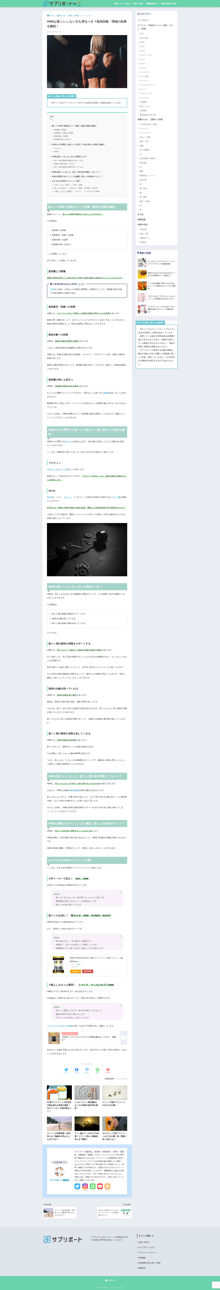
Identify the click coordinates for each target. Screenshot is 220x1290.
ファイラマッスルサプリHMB (60, 1026)
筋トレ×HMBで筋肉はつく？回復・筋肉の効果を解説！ (75, 126)
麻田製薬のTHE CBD (148, 115)
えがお (142, 51)
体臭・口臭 (144, 141)
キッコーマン (145, 72)
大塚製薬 (143, 102)
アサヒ (142, 46)
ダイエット (144, 128)
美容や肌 (143, 180)
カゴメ (142, 59)
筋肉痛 (106, 393)
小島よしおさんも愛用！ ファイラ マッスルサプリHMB (76, 191)
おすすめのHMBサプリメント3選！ (66, 181)
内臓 (141, 146)
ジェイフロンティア (147, 85)
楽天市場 (87, 971)
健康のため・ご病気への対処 (150, 119)
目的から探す (138, 3)
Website (107, 1190)
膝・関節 (143, 197)
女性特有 (143, 229)
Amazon (75, 971)
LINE (92, 1190)
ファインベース (146, 93)
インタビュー (143, 20)
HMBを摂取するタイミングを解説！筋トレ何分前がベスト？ (77, 176)
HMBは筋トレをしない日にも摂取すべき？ (69, 156)
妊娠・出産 (144, 234)
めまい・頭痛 (145, 137)
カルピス (143, 68)
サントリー (144, 81)
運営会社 (142, 1268)
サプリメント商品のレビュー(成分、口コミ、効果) (155, 27)
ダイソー (143, 89)
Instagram (85, 1190)
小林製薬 (143, 111)
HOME (111, 1280)
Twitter (77, 1190)
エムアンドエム (146, 55)
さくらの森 (144, 76)
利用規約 (142, 1258)
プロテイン (58, 148)
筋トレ (68, 441)
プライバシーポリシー (148, 1253)
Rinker (79, 964)
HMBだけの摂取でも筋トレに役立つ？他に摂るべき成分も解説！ (79, 144)
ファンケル (144, 98)
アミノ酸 (116, 497)
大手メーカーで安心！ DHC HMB (68, 185)
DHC (142, 34)
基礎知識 (141, 219)
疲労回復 (74, 790)
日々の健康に (145, 150)
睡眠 (141, 171)
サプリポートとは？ (147, 1247)
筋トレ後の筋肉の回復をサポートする (68, 160)
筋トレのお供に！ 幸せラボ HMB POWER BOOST (76, 188)
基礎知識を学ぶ (152, 3)
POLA (142, 42)
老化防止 (143, 242)
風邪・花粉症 (145, 201)
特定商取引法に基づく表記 (150, 1263)
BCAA (56, 152)
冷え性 (140, 214)
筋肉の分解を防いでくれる (64, 164)
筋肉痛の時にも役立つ (62, 139)
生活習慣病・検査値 (147, 158)
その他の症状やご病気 (148, 124)
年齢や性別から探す (168, 3)
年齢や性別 (142, 224)
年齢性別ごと (145, 238)
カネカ (142, 63)
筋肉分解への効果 (61, 136)
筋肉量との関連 (60, 130)
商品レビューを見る (122, 3)
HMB (52, 289)
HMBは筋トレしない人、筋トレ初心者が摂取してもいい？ (76, 172)
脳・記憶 (143, 188)
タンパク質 (63, 469)
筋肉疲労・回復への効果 (63, 133)
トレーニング (121, 1079)
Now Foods (144, 38)
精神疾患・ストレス (147, 176)
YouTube (100, 1190)
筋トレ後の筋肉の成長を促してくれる (68, 167)
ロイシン (68, 497)
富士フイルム (145, 106)
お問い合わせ (144, 1242)
